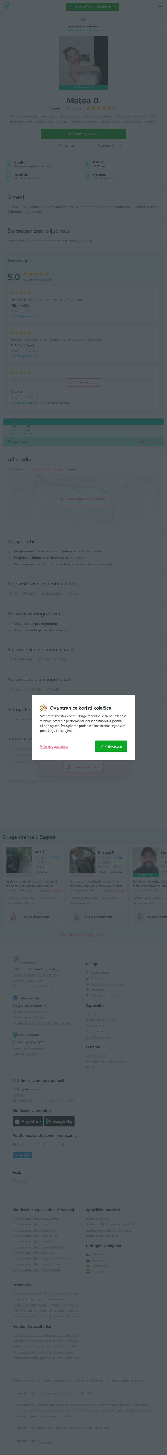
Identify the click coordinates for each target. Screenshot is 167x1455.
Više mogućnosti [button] (54, 746)
